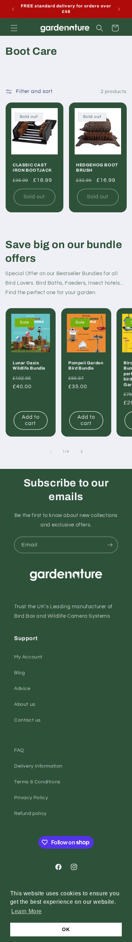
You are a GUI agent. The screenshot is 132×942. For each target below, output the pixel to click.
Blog (19, 672)
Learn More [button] (26, 911)
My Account (28, 657)
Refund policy (30, 813)
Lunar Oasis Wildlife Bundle (29, 365)
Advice (22, 688)
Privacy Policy (31, 797)
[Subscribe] (110, 545)
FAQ (19, 750)
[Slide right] (81, 451)
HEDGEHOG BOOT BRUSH (97, 167)
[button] (14, 28)
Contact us (27, 720)
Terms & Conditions (37, 782)
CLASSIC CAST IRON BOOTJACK (32, 167)
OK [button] (66, 929)
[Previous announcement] (13, 9)
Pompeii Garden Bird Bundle (85, 365)
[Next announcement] (119, 9)
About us (25, 704)
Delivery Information (38, 766)
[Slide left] (50, 451)
